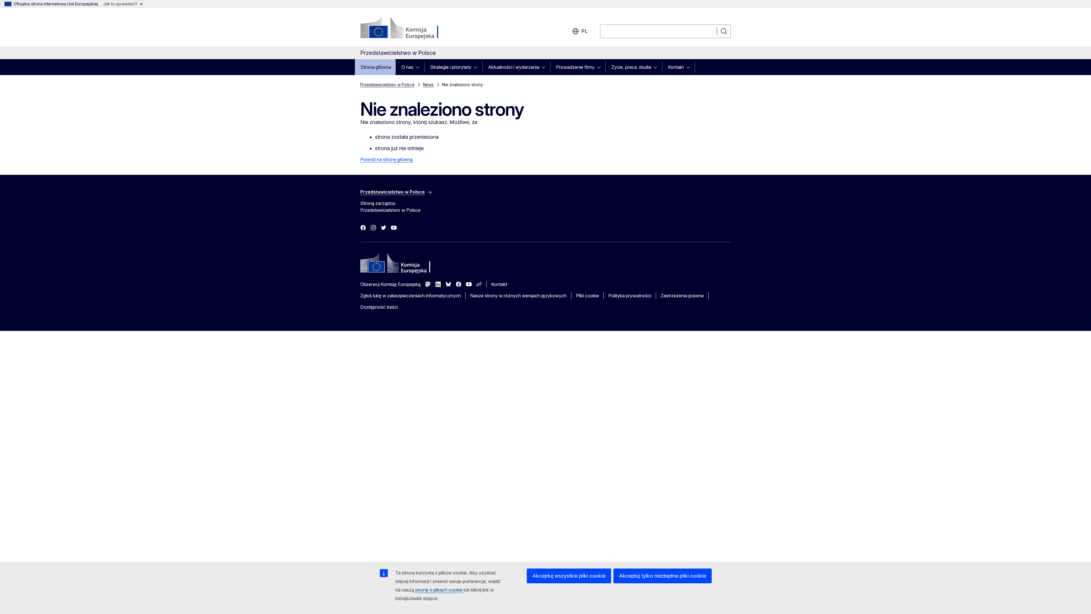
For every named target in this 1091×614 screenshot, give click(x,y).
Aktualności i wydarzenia (513, 67)
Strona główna (376, 67)
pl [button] (584, 31)
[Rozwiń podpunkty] (419, 67)
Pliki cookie (587, 295)
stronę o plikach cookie (439, 590)
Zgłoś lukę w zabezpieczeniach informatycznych (410, 295)
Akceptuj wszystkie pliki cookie (568, 576)
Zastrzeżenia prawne (682, 295)
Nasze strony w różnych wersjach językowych (518, 295)
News (428, 84)
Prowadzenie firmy (575, 67)
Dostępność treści (379, 307)
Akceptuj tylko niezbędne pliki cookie (662, 576)
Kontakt (676, 67)
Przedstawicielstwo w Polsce (387, 84)
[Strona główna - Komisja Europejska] (406, 28)
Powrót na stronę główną (386, 159)
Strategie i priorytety (450, 67)
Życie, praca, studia (631, 67)
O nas (407, 67)
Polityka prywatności (629, 295)
